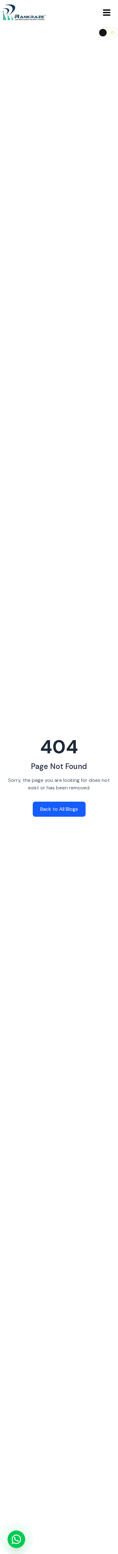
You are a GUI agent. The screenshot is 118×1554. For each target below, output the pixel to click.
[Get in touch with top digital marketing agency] (16, 1539)
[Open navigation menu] (106, 12)
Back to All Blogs (59, 809)
